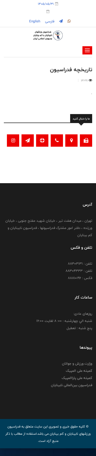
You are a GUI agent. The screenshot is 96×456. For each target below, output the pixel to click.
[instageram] (69, 21)
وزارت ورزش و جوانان (77, 363)
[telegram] (60, 21)
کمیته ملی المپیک (79, 371)
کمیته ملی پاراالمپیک (77, 378)
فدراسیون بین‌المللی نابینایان (71, 385)
